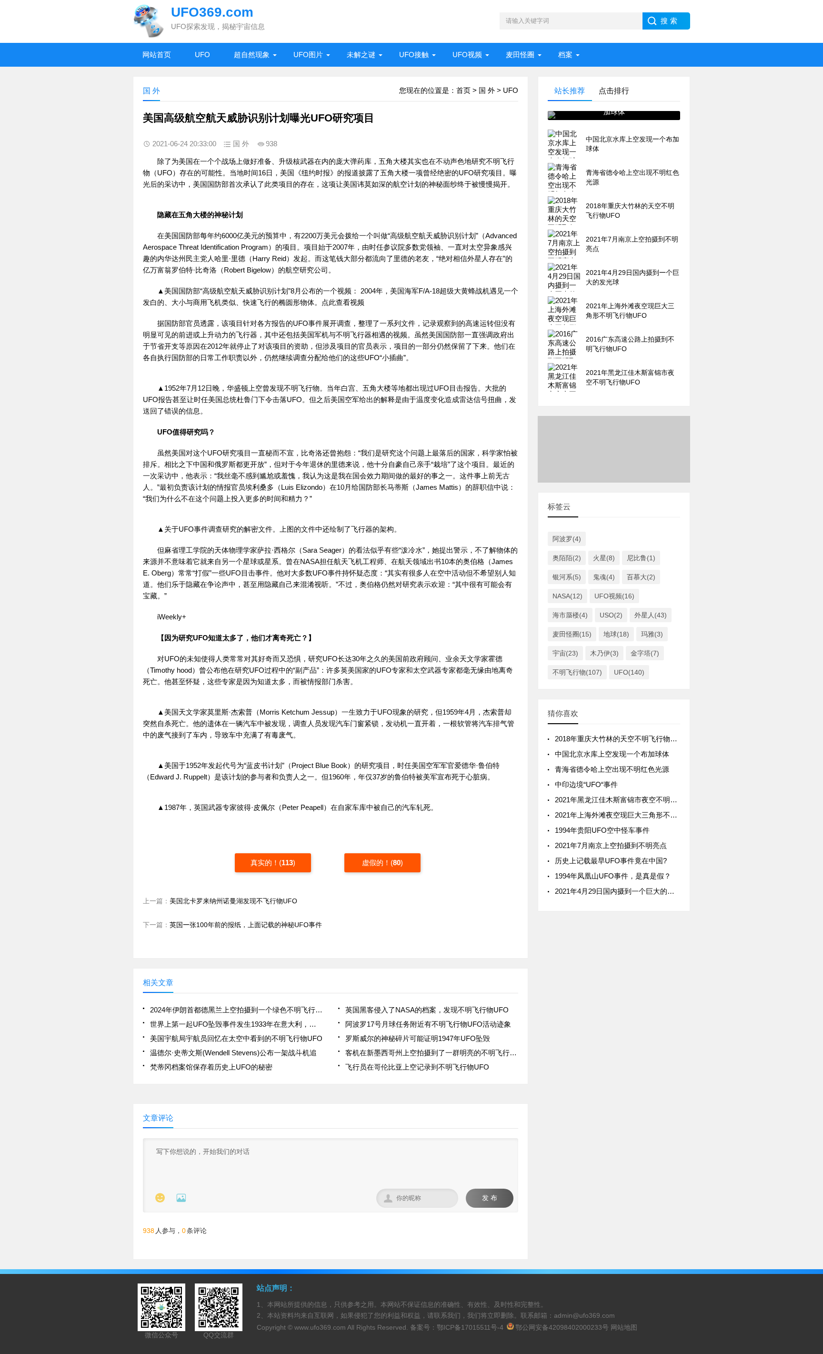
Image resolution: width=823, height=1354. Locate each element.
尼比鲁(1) (641, 558)
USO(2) (611, 615)
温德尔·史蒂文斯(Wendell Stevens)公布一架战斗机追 (233, 1053)
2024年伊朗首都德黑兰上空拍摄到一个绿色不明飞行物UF (236, 1010)
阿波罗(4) (566, 539)
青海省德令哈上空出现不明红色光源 (612, 769)
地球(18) (616, 634)
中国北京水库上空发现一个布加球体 (612, 754)
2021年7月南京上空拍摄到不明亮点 (611, 845)
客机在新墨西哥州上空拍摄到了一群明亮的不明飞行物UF (431, 1053)
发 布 (489, 1198)
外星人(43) (650, 615)
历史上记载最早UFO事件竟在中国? (611, 861)
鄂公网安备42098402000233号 (562, 1327)
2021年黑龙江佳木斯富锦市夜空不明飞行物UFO (631, 800)
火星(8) (604, 558)
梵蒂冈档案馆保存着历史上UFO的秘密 (211, 1067)
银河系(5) (566, 577)
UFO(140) (629, 672)
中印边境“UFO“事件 (586, 784)
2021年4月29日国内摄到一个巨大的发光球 (622, 891)
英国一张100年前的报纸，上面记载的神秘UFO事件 (246, 925)
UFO (202, 55)
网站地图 (624, 1327)
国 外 (487, 90)
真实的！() (273, 863)
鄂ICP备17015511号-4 (470, 1327)
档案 (565, 55)
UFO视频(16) (614, 596)
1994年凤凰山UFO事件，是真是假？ (613, 876)
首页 (463, 90)
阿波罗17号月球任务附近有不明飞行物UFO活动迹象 (428, 1024)
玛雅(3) (652, 634)
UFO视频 (467, 55)
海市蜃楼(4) (570, 615)
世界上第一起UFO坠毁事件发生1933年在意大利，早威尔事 (236, 1024)
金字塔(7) (645, 653)
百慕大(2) (641, 577)
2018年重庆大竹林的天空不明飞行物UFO (620, 739)
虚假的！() (382, 863)
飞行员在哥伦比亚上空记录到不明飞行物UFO (417, 1067)
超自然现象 (252, 55)
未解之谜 (361, 55)
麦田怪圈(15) (572, 634)
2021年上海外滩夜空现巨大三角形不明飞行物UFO (634, 815)
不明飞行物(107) (577, 672)
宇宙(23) (565, 653)
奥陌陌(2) (566, 558)
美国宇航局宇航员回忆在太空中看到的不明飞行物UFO (236, 1038)
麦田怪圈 (520, 55)
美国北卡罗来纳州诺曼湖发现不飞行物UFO (233, 901)
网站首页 (156, 55)
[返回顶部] (813, 1209)
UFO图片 (308, 55)
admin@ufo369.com (584, 1315)
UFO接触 (414, 55)
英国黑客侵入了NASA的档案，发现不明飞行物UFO (427, 1010)
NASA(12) (567, 596)
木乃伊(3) (604, 653)
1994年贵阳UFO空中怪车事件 (602, 830)
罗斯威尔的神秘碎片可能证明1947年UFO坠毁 (417, 1038)
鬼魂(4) (604, 577)
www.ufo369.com (320, 1327)
